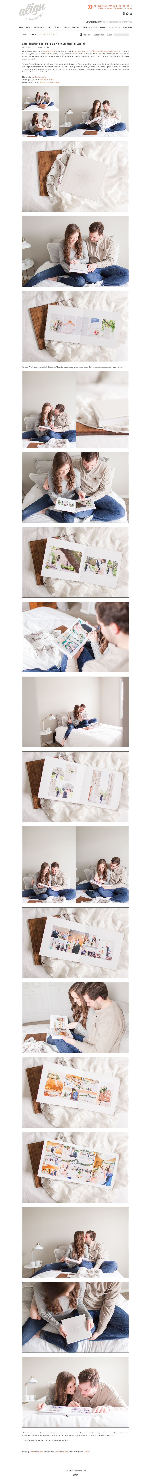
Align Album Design (46, 80)
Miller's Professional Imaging (49, 82)
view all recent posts (47, 34)
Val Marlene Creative (50, 51)
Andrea (32, 1452)
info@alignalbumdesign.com (77, 1471)
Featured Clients (42, 47)
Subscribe (86, 34)
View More (39, 1452)
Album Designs (28, 47)
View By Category (99, 34)
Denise (87, 1452)
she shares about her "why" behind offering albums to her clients (96, 51)
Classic (57, 1452)
